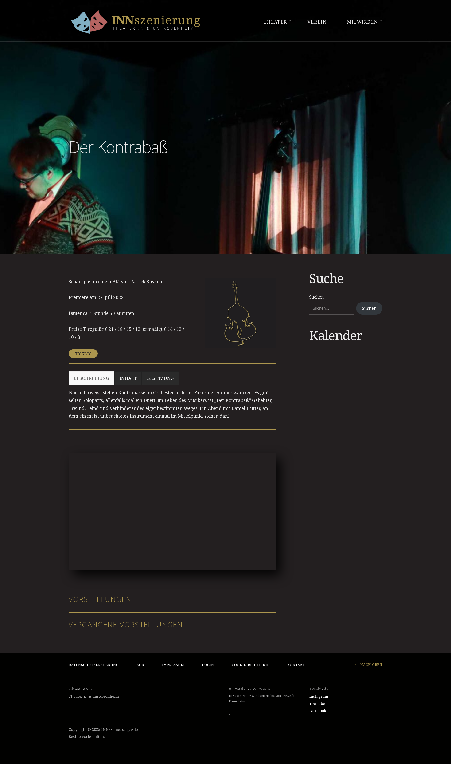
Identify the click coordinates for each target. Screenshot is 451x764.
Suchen (316, 297)
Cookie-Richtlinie (250, 664)
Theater (275, 22)
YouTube (317, 703)
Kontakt (296, 664)
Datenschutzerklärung (94, 664)
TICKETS (83, 353)
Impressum (173, 664)
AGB (140, 664)
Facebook (317, 710)
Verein (317, 22)
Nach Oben (370, 664)
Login (208, 664)
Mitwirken (362, 22)
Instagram (318, 696)
